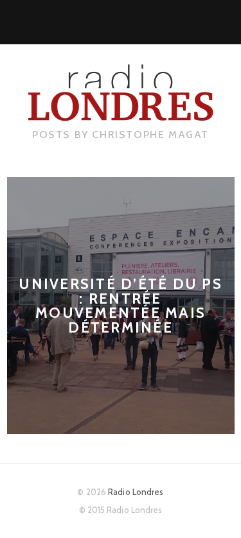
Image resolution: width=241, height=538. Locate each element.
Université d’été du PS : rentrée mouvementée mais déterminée (120, 305)
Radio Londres (135, 492)
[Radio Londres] (120, 112)
